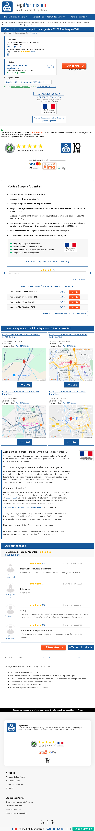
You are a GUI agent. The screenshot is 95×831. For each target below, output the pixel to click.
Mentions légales (13, 781)
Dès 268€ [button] (71, 385)
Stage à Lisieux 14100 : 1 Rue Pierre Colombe (20, 392)
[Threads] (52, 822)
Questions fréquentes (15, 806)
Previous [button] (5, 273)
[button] (74, 66)
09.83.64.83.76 (50, 94)
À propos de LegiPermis (15, 777)
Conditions (78, 657)
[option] (47, 271)
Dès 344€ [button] (24, 442)
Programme (46, 657)
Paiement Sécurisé (13, 809)
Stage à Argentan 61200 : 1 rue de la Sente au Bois (21, 335)
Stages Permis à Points (15, 17)
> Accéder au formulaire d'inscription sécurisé (23, 507)
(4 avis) (33, 51)
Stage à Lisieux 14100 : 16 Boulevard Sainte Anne (68, 335)
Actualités (10, 788)
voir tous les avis (79, 279)
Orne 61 (49, 22)
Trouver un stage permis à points (19, 802)
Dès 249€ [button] (24, 385)
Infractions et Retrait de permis (48, 17)
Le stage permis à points (15, 657)
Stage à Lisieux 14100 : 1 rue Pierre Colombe (67, 392)
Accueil (4, 22)
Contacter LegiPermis (15, 784)
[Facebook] (47, 822)
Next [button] (89, 273)
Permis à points (78, 17)
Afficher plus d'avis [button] (80, 647)
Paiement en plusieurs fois (16, 813)
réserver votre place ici (46, 87)
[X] (42, 822)
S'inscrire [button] (74, 292)
